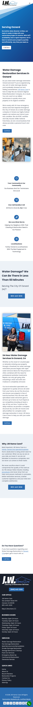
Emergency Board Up (9, 655)
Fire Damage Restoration (10, 644)
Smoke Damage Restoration (11, 648)
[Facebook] (4, 703)
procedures (6, 472)
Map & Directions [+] (9, 609)
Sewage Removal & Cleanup (12, 651)
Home (4, 669)
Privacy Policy (6, 680)
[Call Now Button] (29, 703)
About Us (5, 671)
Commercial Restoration (10, 657)
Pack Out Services (8, 653)
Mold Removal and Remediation (13, 646)
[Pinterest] (26, 703)
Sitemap (5, 683)
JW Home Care (23, 90)
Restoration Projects (9, 676)
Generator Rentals (8, 659)
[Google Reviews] (20, 703)
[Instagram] (11, 703)
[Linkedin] (23, 703)
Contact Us (6, 678)
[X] (7, 703)
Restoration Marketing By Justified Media (16, 699)
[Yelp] (17, 703)
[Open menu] (29, 3)
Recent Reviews (7, 674)
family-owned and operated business (15, 450)
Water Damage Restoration (11, 642)
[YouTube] (14, 703)
